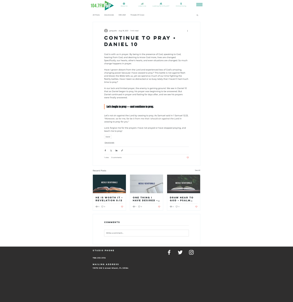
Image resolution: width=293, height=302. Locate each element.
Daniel (108, 137)
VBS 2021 (122, 15)
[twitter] (180, 252)
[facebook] (169, 252)
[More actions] (187, 30)
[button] (199, 4)
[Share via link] (122, 150)
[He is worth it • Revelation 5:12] (109, 184)
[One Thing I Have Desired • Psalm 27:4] (146, 184)
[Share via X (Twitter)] (111, 150)
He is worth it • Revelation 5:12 (109, 199)
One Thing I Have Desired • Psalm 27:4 (145, 199)
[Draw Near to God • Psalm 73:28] (183, 184)
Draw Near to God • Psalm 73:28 (182, 199)
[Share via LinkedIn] (116, 150)
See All (197, 170)
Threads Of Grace (137, 15)
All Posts (96, 15)
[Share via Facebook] (105, 150)
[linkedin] (191, 252)
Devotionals (109, 15)
